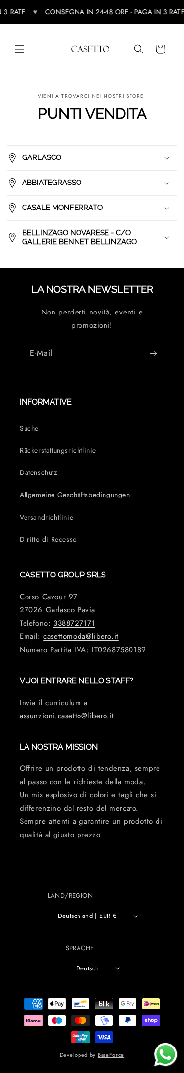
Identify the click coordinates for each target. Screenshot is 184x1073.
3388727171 (74, 623)
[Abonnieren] (153, 353)
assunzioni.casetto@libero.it (67, 715)
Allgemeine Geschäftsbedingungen (75, 494)
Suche (29, 428)
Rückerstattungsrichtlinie (58, 450)
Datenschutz (38, 472)
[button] (19, 49)
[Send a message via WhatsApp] (165, 1054)
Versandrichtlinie (46, 517)
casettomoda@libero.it (81, 636)
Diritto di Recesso (48, 539)
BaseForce (111, 1055)
